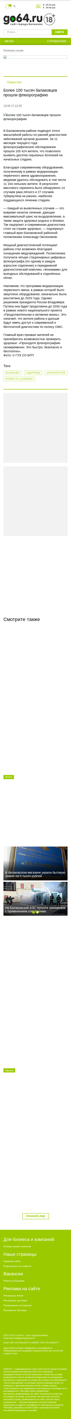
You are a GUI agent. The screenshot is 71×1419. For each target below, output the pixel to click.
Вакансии (13, 1273)
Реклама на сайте (21, 1288)
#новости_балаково (19, 378)
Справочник (56, 41)
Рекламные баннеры (15, 1310)
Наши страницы (20, 1254)
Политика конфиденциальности (19, 1338)
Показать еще (35, 1216)
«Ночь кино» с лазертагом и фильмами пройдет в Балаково (33, 1111)
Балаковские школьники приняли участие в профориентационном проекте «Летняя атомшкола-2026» (35, 820)
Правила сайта (11, 1261)
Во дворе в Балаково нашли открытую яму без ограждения (33, 965)
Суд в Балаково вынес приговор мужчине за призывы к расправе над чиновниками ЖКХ (35, 747)
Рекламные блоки (13, 1295)
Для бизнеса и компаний (28, 1239)
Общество (14, 82)
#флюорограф (56, 372)
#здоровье (33, 372)
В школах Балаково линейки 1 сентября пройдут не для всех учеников (34, 1185)
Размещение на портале (17, 1305)
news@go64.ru (33, 1405)
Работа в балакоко (13, 1280)
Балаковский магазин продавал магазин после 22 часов (34, 1038)
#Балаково (12, 372)
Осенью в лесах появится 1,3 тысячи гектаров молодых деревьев (32, 671)
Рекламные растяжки (15, 1300)
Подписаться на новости (17, 1266)
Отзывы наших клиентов (17, 1246)
